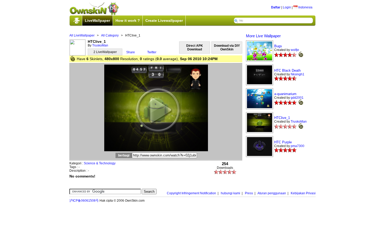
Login (287, 7)
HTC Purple (283, 142)
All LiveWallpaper (82, 35)
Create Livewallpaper (164, 20)
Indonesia (305, 7)
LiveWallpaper (97, 20)
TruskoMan (100, 45)
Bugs (278, 46)
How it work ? (128, 20)
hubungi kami (230, 193)
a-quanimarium (285, 94)
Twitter (151, 52)
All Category (110, 35)
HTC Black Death (287, 70)
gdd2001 (297, 98)
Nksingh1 (297, 74)
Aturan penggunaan (271, 193)
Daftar (275, 7)
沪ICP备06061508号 (84, 200)
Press (249, 193)
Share (130, 52)
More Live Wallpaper (263, 36)
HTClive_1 (282, 118)
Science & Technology (100, 163)
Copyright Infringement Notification (191, 193)
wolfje (295, 50)
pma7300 (297, 146)
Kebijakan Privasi (303, 193)
